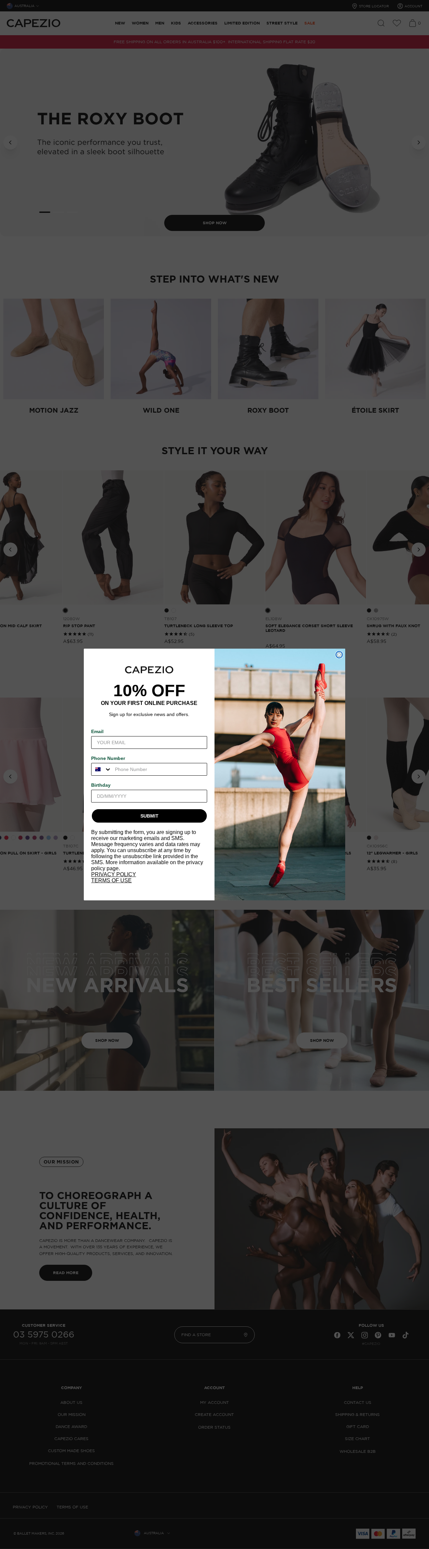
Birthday (101, 785)
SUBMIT (149, 816)
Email (97, 731)
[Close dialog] (339, 654)
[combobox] (101, 769)
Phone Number (108, 758)
